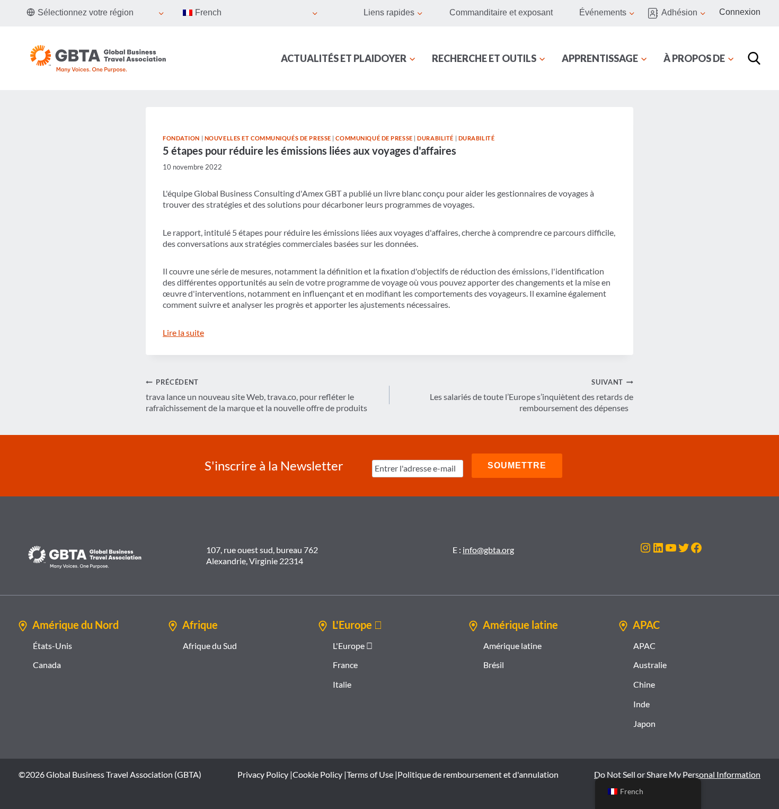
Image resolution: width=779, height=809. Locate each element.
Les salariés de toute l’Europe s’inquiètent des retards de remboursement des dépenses (531, 395)
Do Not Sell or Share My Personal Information (677, 774)
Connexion (739, 11)
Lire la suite (183, 332)
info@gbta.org (488, 550)
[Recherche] (754, 58)
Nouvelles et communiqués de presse (268, 138)
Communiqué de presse (373, 138)
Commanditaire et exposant (501, 12)
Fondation (181, 138)
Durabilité (435, 138)
